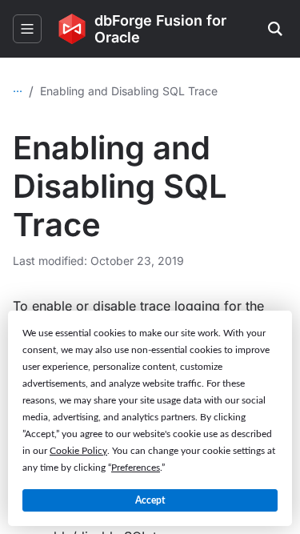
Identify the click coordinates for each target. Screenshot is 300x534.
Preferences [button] (135, 467)
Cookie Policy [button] (78, 451)
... (17, 87)
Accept (150, 500)
